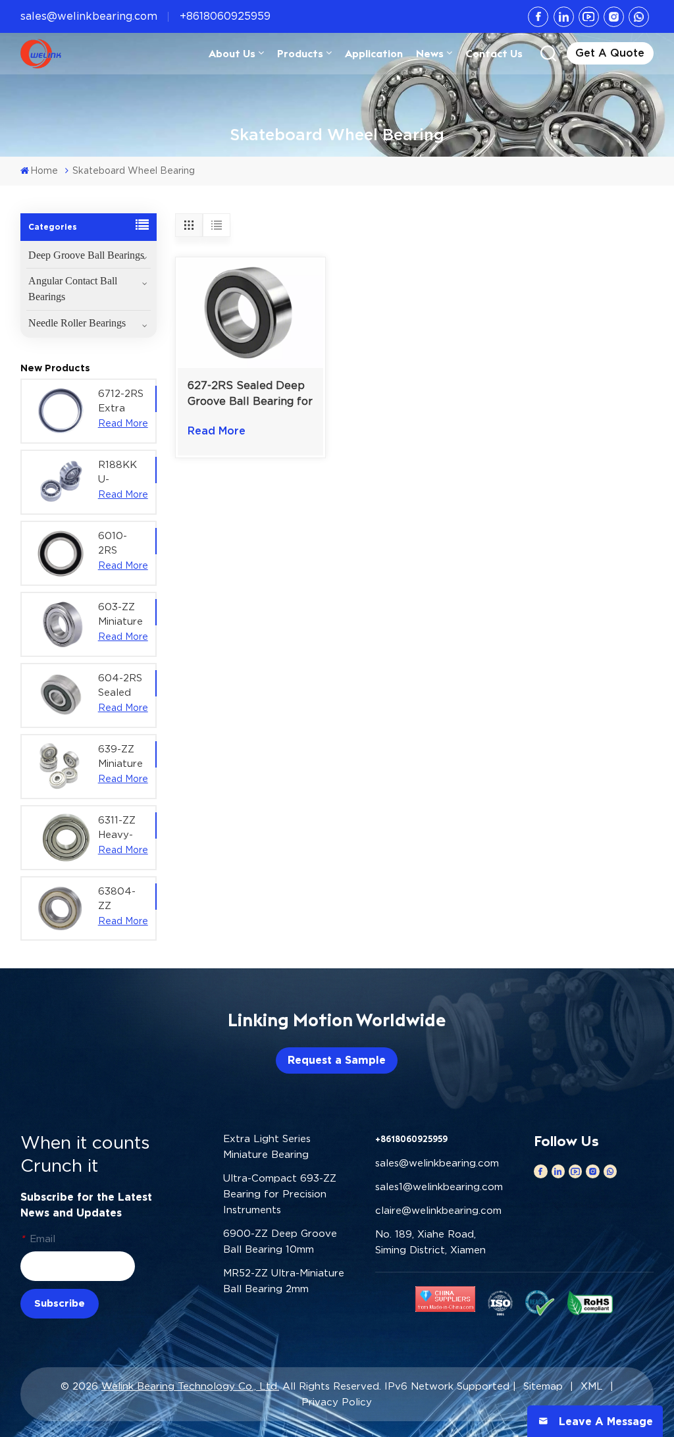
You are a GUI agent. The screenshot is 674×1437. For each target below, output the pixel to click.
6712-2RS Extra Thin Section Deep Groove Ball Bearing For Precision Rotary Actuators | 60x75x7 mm (123, 401)
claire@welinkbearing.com (438, 1210)
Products (300, 53)
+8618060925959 (225, 16)
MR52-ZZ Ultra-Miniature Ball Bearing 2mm (283, 1281)
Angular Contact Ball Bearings (72, 288)
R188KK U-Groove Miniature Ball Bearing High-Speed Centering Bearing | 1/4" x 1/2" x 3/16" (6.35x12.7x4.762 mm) (123, 472)
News (430, 53)
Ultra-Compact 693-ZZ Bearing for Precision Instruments (279, 1194)
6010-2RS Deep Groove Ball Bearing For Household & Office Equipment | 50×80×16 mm (123, 544)
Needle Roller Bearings (77, 322)
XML (592, 1386)
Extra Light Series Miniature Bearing (267, 1147)
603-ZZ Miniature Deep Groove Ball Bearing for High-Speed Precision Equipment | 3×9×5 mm (123, 615)
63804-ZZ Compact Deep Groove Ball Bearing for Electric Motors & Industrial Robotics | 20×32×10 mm (122, 899)
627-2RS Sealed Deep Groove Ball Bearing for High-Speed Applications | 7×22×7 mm (250, 394)
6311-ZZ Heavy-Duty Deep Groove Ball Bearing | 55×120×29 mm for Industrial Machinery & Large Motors (123, 828)
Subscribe (59, 1303)
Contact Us (494, 53)
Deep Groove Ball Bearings (86, 255)
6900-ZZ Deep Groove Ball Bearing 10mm (280, 1241)
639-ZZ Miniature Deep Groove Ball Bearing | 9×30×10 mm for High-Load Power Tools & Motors (120, 757)
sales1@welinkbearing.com (439, 1187)
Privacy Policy (336, 1402)
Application (374, 53)
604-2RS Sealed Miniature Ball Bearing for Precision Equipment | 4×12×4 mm (123, 686)
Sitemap (543, 1386)
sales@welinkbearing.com (88, 16)
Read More (123, 423)
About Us (232, 53)
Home (44, 170)
